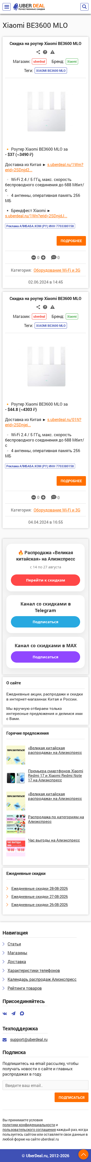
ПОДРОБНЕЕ (71, 240)
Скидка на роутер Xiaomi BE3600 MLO (45, 43)
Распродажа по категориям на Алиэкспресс (56, 819)
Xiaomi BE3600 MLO (50, 70)
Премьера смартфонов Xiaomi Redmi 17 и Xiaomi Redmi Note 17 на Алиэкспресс (55, 775)
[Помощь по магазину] (45, 51)
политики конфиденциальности (29, 1125)
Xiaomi (72, 61)
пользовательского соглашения (29, 1130)
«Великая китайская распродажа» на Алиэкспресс (55, 750)
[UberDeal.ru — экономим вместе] (29, 7)
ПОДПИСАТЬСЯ (71, 1097)
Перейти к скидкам (45, 580)
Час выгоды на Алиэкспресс (54, 840)
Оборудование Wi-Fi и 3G (57, 270)
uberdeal (39, 61)
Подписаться (45, 621)
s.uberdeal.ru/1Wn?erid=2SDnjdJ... (36, 215)
